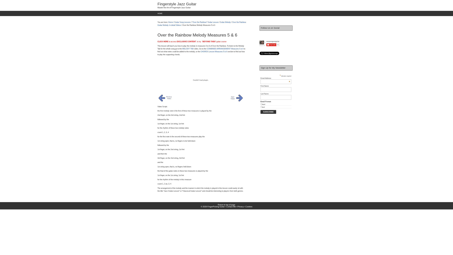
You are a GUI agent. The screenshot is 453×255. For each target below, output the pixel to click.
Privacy (240, 207)
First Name (264, 86)
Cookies (248, 207)
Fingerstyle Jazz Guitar (176, 4)
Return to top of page (226, 205)
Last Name (264, 94)
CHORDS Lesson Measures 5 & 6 (214, 52)
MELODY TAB (188, 49)
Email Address (275, 78)
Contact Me (231, 207)
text (263, 107)
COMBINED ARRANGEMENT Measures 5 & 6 (225, 49)
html (263, 104)
